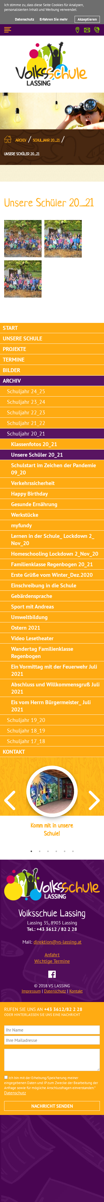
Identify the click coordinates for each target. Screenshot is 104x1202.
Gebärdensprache (31, 596)
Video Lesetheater (32, 638)
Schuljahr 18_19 (26, 730)
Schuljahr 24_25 (26, 391)
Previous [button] (9, 800)
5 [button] (64, 851)
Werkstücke (24, 514)
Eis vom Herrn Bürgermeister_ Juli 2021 (51, 706)
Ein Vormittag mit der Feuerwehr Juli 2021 (54, 670)
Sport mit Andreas (32, 606)
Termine (13, 359)
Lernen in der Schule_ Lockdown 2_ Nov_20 (52, 539)
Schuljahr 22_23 (26, 412)
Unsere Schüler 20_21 (21, 154)
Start (10, 328)
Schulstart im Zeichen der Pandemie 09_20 (53, 469)
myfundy (21, 525)
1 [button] (31, 851)
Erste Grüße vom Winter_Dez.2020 (52, 574)
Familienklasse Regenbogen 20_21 (52, 564)
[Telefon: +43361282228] (97, 29)
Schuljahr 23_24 (26, 401)
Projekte (14, 349)
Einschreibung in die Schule (43, 585)
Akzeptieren (87, 19)
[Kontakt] (87, 29)
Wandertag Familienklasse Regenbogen (42, 652)
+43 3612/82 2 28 (63, 1009)
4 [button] (56, 851)
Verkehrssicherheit (33, 483)
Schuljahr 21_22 (26, 423)
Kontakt (14, 751)
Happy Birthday (29, 493)
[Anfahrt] (77, 29)
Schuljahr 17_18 (26, 741)
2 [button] (39, 851)
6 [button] (73, 851)
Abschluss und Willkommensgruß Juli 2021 (55, 688)
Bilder (11, 370)
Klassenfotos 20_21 (34, 444)
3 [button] (48, 851)
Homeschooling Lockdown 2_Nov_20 (54, 553)
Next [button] (94, 800)
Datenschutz (24, 19)
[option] (52, 802)
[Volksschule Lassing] (52, 64)
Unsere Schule (22, 338)
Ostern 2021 (25, 627)
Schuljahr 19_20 (26, 720)
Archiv (21, 140)
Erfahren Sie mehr (54, 19)
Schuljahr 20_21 (46, 140)
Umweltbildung (29, 617)
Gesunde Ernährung (34, 504)
